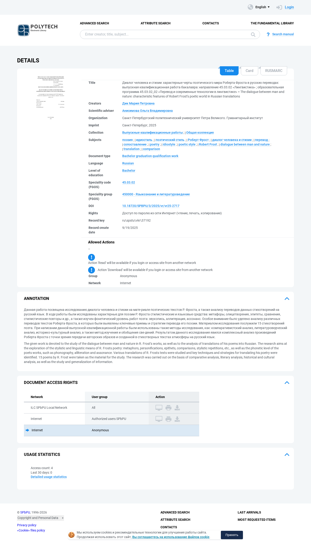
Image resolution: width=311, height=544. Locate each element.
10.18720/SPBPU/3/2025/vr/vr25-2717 (150, 206)
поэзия (127, 140)
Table (229, 71)
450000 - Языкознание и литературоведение (156, 194)
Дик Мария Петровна (138, 103)
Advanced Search (94, 23)
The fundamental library (272, 23)
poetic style (187, 144)
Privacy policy (26, 525)
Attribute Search (156, 23)
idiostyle (169, 144)
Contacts (210, 23)
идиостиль (144, 140)
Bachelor (128, 170)
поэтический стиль (170, 140)
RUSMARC (273, 71)
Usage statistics (42, 454)
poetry (154, 144)
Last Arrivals (249, 512)
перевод (261, 140)
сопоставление (135, 144)
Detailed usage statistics (49, 477)
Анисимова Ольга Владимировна (147, 110)
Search (252, 34)
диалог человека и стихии (232, 140)
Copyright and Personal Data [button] (38, 518)
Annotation (36, 298)
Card (249, 71)
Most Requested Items (257, 519)
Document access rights (51, 382)
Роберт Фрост (198, 140)
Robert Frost (208, 144)
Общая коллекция (200, 132)
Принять (231, 535)
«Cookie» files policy (31, 530)
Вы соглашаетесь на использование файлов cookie (170, 537)
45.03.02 (128, 182)
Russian (128, 163)
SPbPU (25, 512)
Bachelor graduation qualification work (150, 156)
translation (132, 149)
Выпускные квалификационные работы (152, 132)
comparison (151, 149)
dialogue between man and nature (245, 144)
